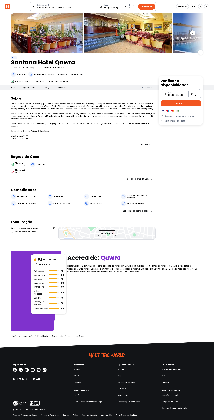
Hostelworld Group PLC (171, 369)
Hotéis (76, 376)
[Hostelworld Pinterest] (39, 370)
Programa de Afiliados (171, 402)
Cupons (66, 415)
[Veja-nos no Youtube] (33, 370)
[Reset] (93, 7)
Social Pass (122, 369)
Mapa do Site (106, 415)
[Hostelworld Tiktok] (45, 370)
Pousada (77, 382)
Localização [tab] (46, 87)
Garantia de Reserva (126, 382)
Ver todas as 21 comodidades (69, 74)
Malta (21, 67)
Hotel (14, 57)
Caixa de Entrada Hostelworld (174, 408)
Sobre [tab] (13, 87)
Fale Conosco (79, 395)
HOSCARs (122, 389)
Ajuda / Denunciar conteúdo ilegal (88, 402)
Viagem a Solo (124, 395)
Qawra (14, 67)
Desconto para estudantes (129, 402)
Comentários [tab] (62, 87)
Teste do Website (89, 415)
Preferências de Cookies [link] (126, 415)
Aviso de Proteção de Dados (25, 415)
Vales (75, 415)
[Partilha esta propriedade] (200, 52)
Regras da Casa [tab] (28, 87)
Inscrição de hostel (170, 395)
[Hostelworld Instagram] (27, 370)
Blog (119, 376)
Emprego (165, 382)
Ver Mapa (30, 67)
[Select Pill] (200, 6)
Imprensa (165, 376)
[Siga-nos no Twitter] (21, 370)
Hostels (77, 369)
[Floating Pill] (192, 32)
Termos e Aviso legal (50, 415)
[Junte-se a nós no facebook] (15, 370)
